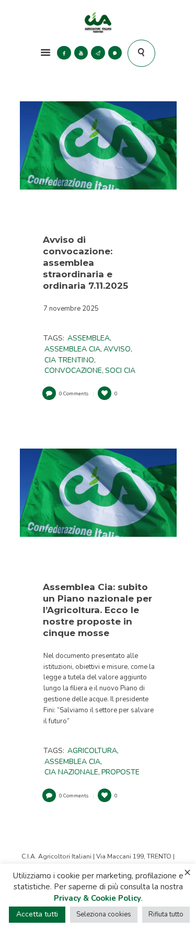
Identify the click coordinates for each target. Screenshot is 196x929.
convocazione (73, 370)
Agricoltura (92, 751)
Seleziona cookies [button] (103, 914)
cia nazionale (71, 772)
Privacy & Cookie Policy (97, 898)
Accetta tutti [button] (37, 914)
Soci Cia (120, 370)
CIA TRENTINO (69, 360)
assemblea (88, 338)
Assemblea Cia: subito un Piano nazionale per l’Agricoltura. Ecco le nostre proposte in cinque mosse (97, 610)
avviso (117, 349)
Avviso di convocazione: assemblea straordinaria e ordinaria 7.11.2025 (85, 262)
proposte (120, 772)
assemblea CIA (72, 349)
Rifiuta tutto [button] (165, 914)
